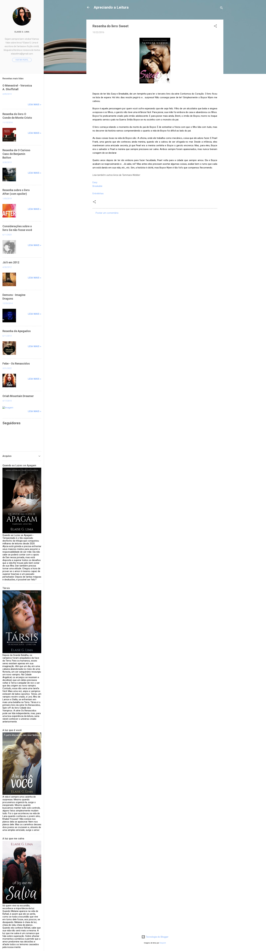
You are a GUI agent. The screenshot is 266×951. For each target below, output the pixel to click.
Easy (95, 182)
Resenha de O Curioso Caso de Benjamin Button (16, 154)
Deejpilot (163, 943)
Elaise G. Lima (21, 31)
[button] (215, 26)
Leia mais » (34, 104)
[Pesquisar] (221, 8)
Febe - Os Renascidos (16, 363)
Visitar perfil (21, 60)
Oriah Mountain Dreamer (18, 396)
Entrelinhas (98, 193)
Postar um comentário (107, 213)
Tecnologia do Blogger (156, 936)
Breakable (97, 186)
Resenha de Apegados (16, 331)
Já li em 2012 (10, 262)
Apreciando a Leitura (111, 7)
